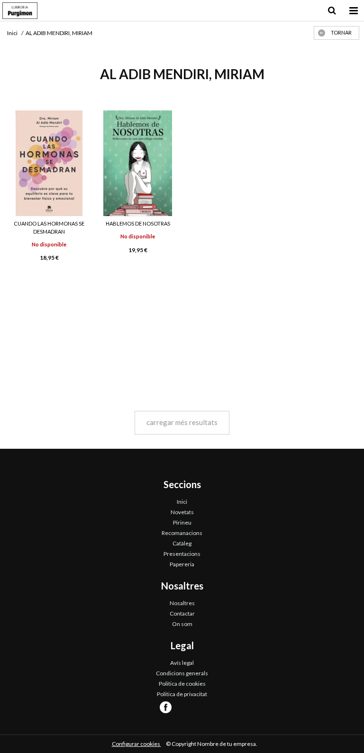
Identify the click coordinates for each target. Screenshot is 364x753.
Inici (182, 501)
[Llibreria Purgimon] (19, 11)
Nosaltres (182, 603)
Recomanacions (182, 532)
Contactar (182, 613)
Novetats (182, 512)
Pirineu (182, 522)
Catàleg (182, 543)
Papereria (182, 564)
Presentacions (182, 553)
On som (182, 623)
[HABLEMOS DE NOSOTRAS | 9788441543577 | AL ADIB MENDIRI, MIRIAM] (137, 163)
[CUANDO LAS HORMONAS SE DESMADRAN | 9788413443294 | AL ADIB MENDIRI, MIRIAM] (49, 163)
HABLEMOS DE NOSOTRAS (138, 223)
